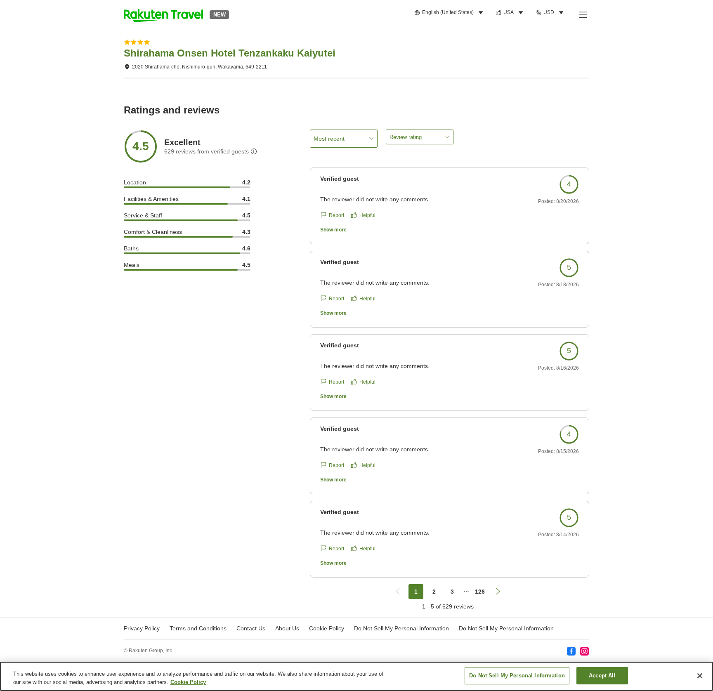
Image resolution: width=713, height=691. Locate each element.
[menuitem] (450, 13)
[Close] (700, 676)
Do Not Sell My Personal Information (506, 628)
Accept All (602, 675)
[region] (356, 676)
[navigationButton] (397, 591)
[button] (163, 14)
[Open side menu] (582, 14)
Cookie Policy (188, 682)
